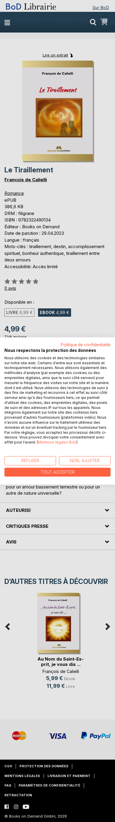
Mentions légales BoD (57, 442)
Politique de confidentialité (86, 344)
